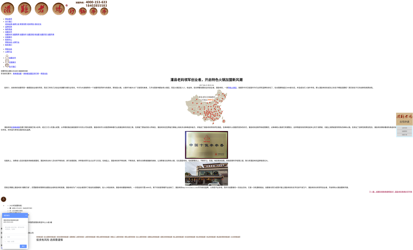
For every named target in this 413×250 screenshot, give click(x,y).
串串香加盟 (17, 74)
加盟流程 (30, 34)
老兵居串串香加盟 (190, 237)
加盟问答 (43, 34)
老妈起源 (8, 24)
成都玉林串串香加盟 (166, 237)
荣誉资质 (23, 24)
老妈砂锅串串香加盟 (62, 237)
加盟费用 (15, 34)
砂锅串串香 (15, 127)
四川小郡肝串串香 (141, 237)
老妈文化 (37, 24)
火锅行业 (15, 42)
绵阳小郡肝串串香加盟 (102, 237)
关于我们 (8, 22)
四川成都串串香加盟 (50, 237)
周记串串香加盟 (211, 237)
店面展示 (8, 37)
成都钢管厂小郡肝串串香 (77, 237)
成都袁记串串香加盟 (153, 237)
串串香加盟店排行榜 (31, 74)
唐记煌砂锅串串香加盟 (223, 237)
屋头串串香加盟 (200, 237)
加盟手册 (50, 34)
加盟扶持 (8, 34)
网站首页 (8, 19)
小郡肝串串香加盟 (90, 237)
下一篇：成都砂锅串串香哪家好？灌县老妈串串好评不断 (390, 192)
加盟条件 (23, 34)
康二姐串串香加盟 (178, 237)
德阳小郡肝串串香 (130, 237)
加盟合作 (8, 32)
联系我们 (8, 45)
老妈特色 (30, 24)
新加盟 (37, 34)
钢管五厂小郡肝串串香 (117, 237)
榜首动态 (8, 42)
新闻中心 (8, 40)
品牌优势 (8, 27)
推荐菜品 (8, 29)
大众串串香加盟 (235, 237)
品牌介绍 (15, 24)
